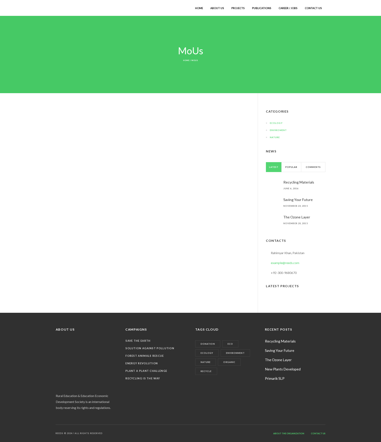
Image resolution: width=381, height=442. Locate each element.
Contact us (318, 433)
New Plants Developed (283, 369)
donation (208, 344)
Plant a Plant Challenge (146, 370)
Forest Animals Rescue (144, 355)
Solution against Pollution (149, 348)
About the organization (288, 433)
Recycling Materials (298, 182)
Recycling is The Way (142, 378)
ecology (207, 353)
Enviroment (278, 130)
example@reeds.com (285, 263)
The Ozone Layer (296, 217)
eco (230, 344)
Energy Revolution (141, 363)
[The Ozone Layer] (272, 217)
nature (206, 362)
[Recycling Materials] (272, 181)
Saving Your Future (298, 199)
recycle (206, 371)
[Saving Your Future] (272, 199)
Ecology (276, 123)
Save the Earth (137, 340)
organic (229, 362)
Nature (275, 137)
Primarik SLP (274, 378)
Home (186, 60)
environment (235, 353)
